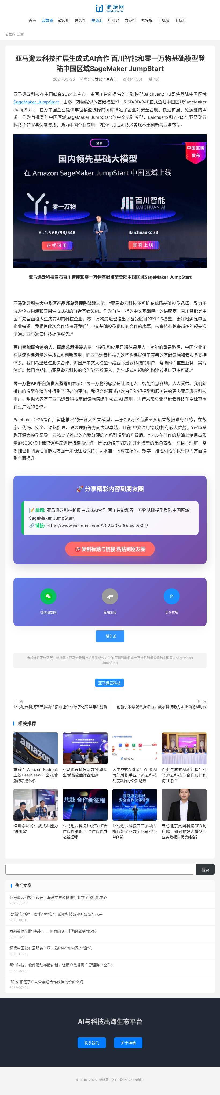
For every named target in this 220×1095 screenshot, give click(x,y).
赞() (154, 79)
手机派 (163, 20)
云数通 (47, 20)
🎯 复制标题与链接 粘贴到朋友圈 (110, 549)
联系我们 (91, 1042)
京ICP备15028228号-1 (127, 1080)
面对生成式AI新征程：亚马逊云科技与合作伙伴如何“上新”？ (184, 775)
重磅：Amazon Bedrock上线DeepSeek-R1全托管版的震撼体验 (35, 775)
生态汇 (97, 20)
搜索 (205, 869)
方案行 (130, 20)
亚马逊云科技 (109, 682)
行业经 (113, 20)
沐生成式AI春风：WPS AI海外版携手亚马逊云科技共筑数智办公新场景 (134, 775)
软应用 (63, 20)
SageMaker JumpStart (36, 102)
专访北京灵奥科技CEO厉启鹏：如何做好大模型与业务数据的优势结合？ (184, 831)
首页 (32, 20)
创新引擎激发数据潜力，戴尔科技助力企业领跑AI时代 (162, 706)
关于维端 (128, 1042)
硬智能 (80, 20)
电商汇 (180, 20)
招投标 (147, 20)
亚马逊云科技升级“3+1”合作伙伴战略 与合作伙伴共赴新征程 (85, 831)
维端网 (110, 8)
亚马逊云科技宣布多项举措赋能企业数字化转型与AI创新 (60, 706)
